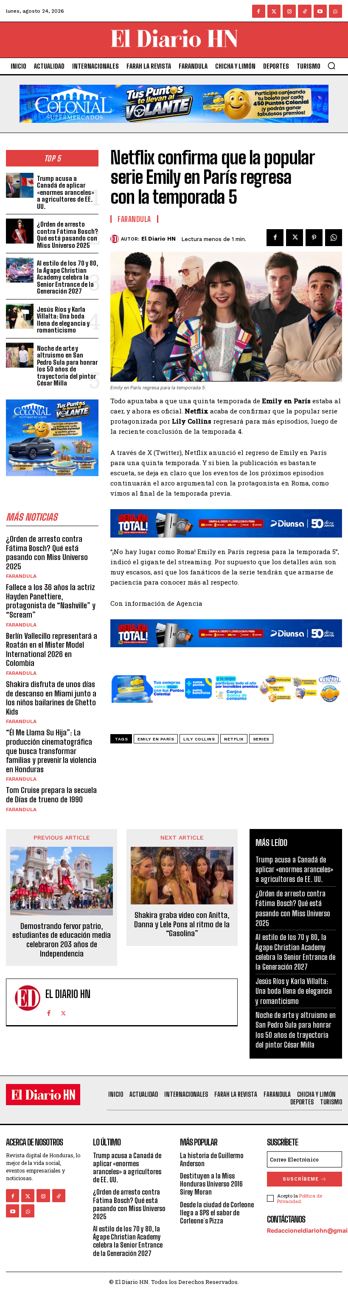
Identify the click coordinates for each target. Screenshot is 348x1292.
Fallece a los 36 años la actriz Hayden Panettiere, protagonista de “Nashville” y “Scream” (50, 600)
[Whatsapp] (335, 11)
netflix (234, 739)
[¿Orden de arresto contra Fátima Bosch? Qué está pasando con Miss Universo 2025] (20, 231)
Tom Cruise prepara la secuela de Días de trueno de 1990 (51, 794)
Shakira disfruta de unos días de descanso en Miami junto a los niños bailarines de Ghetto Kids (51, 697)
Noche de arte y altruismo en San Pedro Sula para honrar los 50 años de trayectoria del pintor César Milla (67, 365)
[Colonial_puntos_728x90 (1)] (226, 709)
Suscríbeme (301, 1179)
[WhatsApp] (333, 237)
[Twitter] (274, 11)
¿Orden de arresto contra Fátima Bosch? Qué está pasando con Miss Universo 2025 (67, 234)
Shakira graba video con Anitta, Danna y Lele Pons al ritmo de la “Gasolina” (182, 924)
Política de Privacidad (299, 1198)
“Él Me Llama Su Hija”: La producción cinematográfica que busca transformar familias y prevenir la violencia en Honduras (51, 751)
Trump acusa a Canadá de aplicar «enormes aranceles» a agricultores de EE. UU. (65, 192)
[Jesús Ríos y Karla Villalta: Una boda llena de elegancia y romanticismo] (20, 316)
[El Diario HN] (115, 239)
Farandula (21, 576)
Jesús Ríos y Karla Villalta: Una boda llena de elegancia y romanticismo (63, 319)
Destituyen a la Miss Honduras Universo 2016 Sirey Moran (211, 1184)
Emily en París (156, 739)
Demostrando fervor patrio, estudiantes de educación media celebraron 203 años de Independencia (61, 940)
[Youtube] (320, 11)
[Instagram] (289, 11)
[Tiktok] (304, 11)
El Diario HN (158, 239)
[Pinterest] (314, 237)
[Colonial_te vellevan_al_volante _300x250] (52, 483)
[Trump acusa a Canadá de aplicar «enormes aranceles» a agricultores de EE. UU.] (20, 185)
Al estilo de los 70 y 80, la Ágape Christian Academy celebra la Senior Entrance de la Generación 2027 (67, 277)
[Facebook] (258, 11)
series (261, 739)
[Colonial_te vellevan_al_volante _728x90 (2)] (174, 129)
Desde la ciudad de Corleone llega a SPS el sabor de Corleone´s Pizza (217, 1213)
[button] (331, 65)
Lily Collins (199, 739)
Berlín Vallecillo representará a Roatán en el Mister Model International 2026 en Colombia (51, 649)
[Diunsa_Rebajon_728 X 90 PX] (226, 523)
